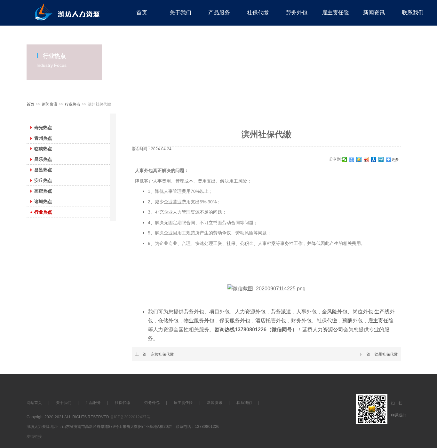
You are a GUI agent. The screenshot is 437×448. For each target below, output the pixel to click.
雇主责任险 (380, 320)
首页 (30, 104)
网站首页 (34, 402)
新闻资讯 (49, 104)
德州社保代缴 (386, 354)
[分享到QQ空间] (359, 159)
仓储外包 (168, 320)
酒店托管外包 (270, 320)
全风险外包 (334, 311)
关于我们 (63, 402)
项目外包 (219, 311)
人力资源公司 (328, 329)
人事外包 (306, 311)
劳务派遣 (281, 311)
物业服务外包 (199, 320)
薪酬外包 (352, 320)
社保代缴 (327, 320)
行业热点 (72, 104)
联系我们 (244, 402)
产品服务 (93, 402)
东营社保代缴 (162, 354)
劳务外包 (194, 311)
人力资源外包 (250, 311)
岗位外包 (363, 311)
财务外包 (301, 320)
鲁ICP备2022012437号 (130, 417)
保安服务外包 (234, 320)
